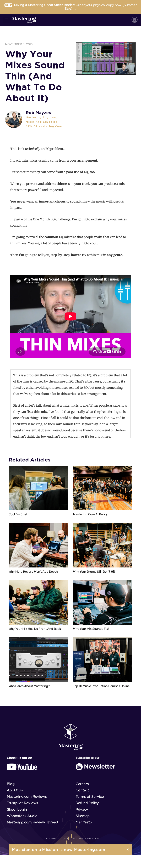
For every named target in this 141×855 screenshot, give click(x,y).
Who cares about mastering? (29, 686)
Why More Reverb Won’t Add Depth (33, 571)
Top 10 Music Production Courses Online (101, 686)
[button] (6, 20)
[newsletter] (95, 763)
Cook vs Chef (18, 514)
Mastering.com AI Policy (90, 514)
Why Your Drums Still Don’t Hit (94, 571)
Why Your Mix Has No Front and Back (35, 629)
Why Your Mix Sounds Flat (91, 629)
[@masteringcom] (22, 763)
